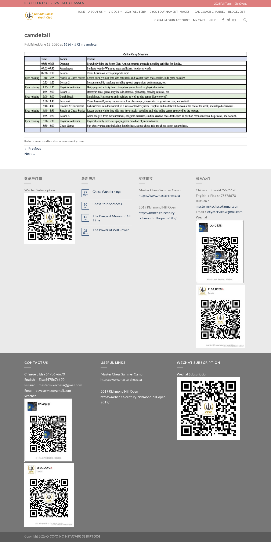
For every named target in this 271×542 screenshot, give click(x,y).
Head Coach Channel (208, 11)
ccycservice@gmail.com (224, 212)
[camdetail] (135, 92)
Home (81, 11)
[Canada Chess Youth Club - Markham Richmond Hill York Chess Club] (39, 16)
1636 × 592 (72, 44)
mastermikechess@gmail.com (217, 206)
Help (212, 20)
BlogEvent (241, 3)
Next (30, 153)
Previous (32, 148)
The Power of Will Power (111, 230)
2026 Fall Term (223, 3)
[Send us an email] (234, 20)
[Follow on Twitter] (228, 20)
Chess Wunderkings (107, 191)
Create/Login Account (172, 20)
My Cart (199, 20)
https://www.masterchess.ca (159, 195)
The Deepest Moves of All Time (111, 218)
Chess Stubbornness (107, 204)
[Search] (245, 20)
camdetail (91, 44)
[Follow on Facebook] (223, 20)
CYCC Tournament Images (169, 11)
